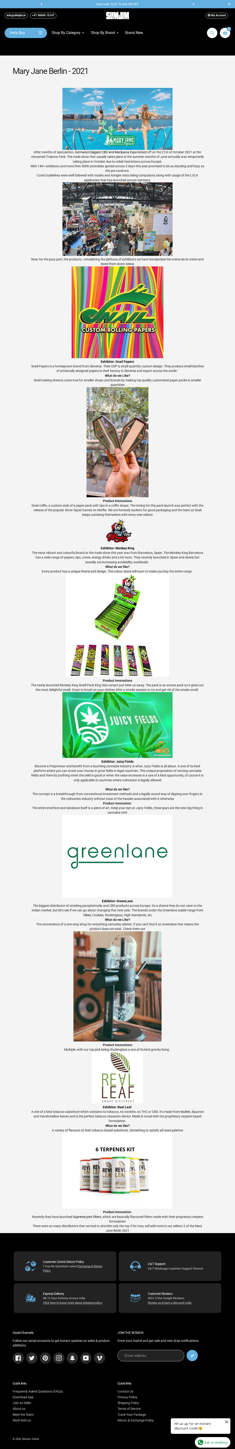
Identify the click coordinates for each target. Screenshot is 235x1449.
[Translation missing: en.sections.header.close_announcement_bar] (229, 4)
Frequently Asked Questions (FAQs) (38, 1391)
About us (19, 1408)
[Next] (193, 4)
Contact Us (125, 1391)
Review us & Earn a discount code (169, 1302)
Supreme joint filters (87, 1217)
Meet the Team (23, 1414)
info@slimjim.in (16, 15)
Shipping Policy (128, 1403)
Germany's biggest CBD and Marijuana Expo (106, 152)
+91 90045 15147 (43, 15)
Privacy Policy (127, 1397)
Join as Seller (22, 1403)
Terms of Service (129, 1408)
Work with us (22, 1420)
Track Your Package (132, 1414)
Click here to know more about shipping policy (72, 1302)
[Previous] (41, 4)
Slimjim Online (30, 1439)
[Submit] (192, 1355)
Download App (23, 1397)
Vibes (87, 915)
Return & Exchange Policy (136, 1420)
